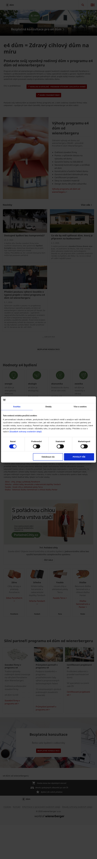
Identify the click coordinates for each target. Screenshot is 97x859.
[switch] (36, 446)
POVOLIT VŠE (79, 457)
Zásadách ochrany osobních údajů (25, 432)
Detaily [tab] (48, 406)
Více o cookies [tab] (80, 406)
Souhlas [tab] (16, 406)
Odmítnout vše (48, 457)
